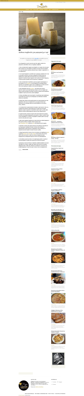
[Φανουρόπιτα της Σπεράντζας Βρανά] (58, 66)
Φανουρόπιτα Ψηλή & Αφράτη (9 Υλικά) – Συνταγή (57, 138)
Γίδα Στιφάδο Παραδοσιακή (56, 105)
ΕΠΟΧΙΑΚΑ (46, 9)
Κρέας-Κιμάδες (53, 264)
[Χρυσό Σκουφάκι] (42, 5)
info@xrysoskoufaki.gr (39, 386)
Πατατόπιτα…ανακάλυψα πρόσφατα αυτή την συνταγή (56, 122)
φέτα (33, 123)
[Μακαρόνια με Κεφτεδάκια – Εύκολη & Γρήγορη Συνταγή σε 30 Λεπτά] (58, 258)
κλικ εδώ (37, 58)
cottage (33, 133)
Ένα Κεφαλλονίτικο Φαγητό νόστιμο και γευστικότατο (56, 90)
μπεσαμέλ (32, 88)
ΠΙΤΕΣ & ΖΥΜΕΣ (35, 9)
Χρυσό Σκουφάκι (21, 395)
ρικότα (29, 133)
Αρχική (20, 11)
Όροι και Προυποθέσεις (29, 393)
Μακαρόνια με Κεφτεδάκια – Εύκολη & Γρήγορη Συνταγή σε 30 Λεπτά (58, 250)
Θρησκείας (52, 71)
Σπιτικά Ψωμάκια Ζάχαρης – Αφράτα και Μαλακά (57, 190)
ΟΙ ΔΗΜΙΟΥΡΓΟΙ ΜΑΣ (55, 9)
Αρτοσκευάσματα (53, 324)
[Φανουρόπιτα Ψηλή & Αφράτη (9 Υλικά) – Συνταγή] (58, 131)
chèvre (26, 123)
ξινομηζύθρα (22, 123)
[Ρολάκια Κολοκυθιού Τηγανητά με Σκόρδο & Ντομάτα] (58, 339)
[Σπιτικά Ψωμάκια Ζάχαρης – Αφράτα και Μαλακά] (58, 197)
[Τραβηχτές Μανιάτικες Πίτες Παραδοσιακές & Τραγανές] (58, 318)
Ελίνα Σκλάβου (53, 104)
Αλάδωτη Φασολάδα (55, 230)
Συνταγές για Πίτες (53, 120)
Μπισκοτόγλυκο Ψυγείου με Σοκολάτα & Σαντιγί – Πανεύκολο (58, 271)
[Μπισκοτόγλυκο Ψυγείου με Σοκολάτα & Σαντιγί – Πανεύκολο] (58, 278)
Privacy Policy (51, 393)
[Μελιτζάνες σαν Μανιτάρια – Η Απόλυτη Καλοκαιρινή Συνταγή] (58, 217)
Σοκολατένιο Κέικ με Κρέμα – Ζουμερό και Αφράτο (57, 169)
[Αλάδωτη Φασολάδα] (58, 237)
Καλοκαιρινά (52, 223)
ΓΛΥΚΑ (31, 9)
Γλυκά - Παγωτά (53, 183)
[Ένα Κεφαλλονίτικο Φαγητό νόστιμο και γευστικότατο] (58, 83)
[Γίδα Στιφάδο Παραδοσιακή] (58, 100)
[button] (64, 9)
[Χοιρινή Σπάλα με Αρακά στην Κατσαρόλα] (58, 156)
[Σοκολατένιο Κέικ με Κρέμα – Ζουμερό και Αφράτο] (58, 176)
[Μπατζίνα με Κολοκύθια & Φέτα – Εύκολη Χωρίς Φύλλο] (58, 298)
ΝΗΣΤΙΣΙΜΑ (41, 9)
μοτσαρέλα (25, 133)
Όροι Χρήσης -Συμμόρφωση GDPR (41, 393)
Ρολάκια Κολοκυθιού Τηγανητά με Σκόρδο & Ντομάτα (58, 332)
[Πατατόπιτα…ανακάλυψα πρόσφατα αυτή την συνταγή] (58, 115)
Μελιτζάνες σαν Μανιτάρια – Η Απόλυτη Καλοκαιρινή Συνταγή (57, 210)
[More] (35, 156)
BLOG (50, 9)
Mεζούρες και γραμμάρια (60, 393)
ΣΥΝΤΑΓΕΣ (27, 9)
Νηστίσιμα (52, 243)
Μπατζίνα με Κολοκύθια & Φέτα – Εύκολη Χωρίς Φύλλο (58, 291)
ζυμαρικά (28, 83)
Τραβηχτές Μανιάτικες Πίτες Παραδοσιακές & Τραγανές (57, 311)
